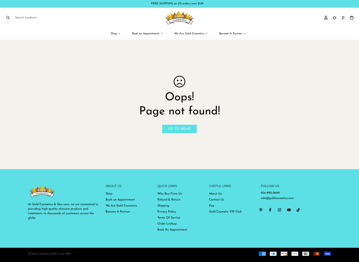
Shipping (163, 205)
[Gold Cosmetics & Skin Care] (179, 18)
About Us (215, 193)
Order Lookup (167, 223)
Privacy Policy (166, 211)
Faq (211, 205)
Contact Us (216, 199)
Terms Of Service (168, 217)
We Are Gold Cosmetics (189, 33)
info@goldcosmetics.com (277, 198)
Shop (114, 33)
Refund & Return (168, 199)
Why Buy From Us (169, 193)
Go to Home (179, 128)
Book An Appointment (172, 229)
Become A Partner (230, 33)
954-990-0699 (270, 192)
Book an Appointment (145, 33)
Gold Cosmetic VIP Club (225, 211)
